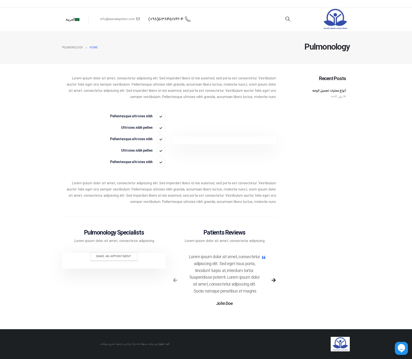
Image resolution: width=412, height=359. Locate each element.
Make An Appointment (113, 256)
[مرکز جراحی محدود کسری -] (335, 19)
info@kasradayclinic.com (117, 19)
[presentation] (175, 280)
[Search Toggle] (288, 19)
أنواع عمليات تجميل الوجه (329, 90)
